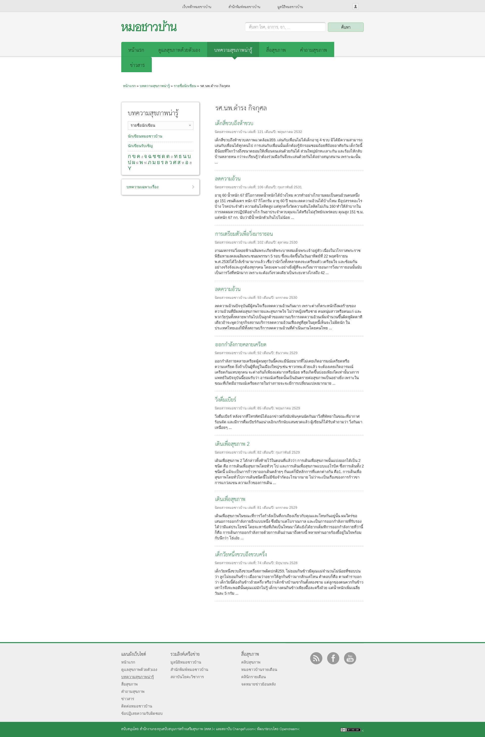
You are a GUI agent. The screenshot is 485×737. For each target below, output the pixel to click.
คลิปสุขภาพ (250, 662)
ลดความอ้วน (228, 179)
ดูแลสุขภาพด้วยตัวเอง (179, 50)
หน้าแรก (136, 50)
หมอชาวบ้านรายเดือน (259, 669)
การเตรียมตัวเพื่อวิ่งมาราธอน (244, 234)
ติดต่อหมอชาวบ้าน (136, 706)
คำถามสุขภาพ (313, 50)
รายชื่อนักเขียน (185, 86)
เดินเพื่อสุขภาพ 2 (232, 444)
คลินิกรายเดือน (253, 677)
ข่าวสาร (137, 65)
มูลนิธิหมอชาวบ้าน (290, 7)
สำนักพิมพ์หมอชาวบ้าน (244, 7)
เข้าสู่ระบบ (355, 6)
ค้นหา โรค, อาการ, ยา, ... (269, 27)
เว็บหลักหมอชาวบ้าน (196, 7)
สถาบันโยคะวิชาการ (187, 677)
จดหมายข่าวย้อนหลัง (258, 684)
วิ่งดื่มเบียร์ (225, 400)
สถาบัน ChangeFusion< (239, 729)
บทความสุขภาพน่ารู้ (233, 50)
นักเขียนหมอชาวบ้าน (145, 136)
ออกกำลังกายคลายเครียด (240, 345)
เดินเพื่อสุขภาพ (230, 500)
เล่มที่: (252, 132)
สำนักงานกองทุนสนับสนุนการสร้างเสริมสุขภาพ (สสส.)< (177, 729)
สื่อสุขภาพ (276, 50)
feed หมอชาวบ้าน (316, 658)
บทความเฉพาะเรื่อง (142, 187)
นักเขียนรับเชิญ (140, 146)
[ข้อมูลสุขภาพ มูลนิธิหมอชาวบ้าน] (149, 30)
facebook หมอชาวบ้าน (333, 658)
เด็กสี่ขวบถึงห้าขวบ (234, 124)
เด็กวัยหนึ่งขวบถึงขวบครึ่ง (241, 555)
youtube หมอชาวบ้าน (350, 658)
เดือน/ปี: (271, 132)
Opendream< (290, 729)
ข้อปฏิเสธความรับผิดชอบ (142, 713)
